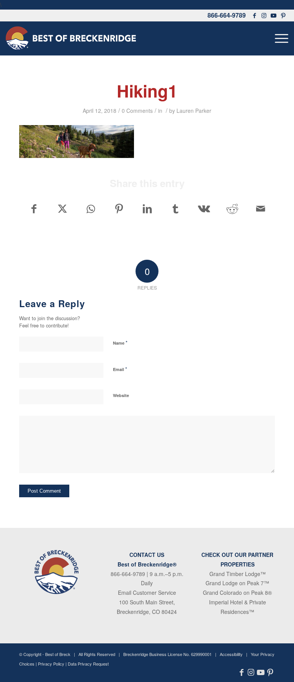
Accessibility (231, 654)
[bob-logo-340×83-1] (71, 38)
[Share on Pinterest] (119, 208)
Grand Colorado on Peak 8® (237, 592)
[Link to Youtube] (273, 15)
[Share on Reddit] (232, 208)
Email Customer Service (147, 592)
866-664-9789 (226, 15)
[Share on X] (62, 208)
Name (120, 342)
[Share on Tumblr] (175, 208)
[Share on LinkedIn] (147, 208)
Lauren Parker (193, 110)
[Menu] (279, 38)
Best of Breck (57, 654)
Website (121, 395)
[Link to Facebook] (254, 15)
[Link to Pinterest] (283, 15)
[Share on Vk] (204, 208)
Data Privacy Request (88, 664)
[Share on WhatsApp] (91, 208)
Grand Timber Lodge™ (237, 574)
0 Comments (137, 110)
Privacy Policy (51, 664)
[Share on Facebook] (34, 208)
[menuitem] (279, 38)
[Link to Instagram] (264, 15)
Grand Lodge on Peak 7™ (237, 583)
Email (120, 369)
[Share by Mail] (260, 208)
